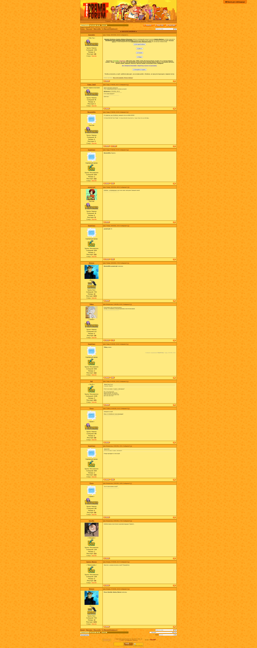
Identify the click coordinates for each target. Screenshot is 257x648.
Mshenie (92, 27)
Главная (108, 21)
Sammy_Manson (91, 562)
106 (128, 84)
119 (128, 562)
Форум (82, 29)
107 (128, 112)
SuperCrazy (91, 150)
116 (131, 446)
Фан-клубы (97, 29)
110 (128, 225)
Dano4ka (91, 521)
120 (129, 589)
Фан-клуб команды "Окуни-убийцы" (123, 77)
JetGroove (105, 27)
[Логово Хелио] (153, 639)
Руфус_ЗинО (91, 84)
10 (104, 25)
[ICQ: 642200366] (112, 340)
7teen (101, 27)
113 (127, 344)
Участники (129, 21)
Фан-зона (89, 29)
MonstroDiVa (91, 112)
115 (129, 408)
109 (128, 187)
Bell (91, 381)
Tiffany (91, 304)
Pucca (91, 408)
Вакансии (135, 640)
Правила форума (140, 21)
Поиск (150, 21)
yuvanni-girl (91, 187)
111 (128, 263)
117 (131, 483)
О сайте (122, 640)
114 (127, 381)
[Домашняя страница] (112, 183)
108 (128, 149)
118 (131, 520)
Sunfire (109, 27)
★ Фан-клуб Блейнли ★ (109, 29)
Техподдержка (128, 640)
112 (131, 304)
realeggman (97, 27)
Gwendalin (91, 35)
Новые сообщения (118, 21)
